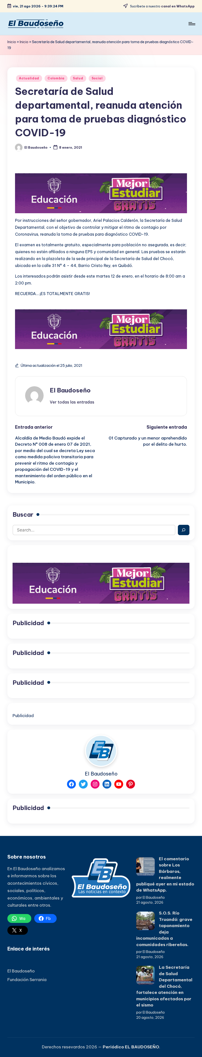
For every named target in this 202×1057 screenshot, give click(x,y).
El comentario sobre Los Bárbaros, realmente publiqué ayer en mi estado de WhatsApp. (165, 874)
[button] (72, 402)
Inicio (11, 42)
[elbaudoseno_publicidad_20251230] (101, 192)
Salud (78, 78)
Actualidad (29, 78)
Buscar (23, 514)
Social (97, 78)
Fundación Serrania (27, 979)
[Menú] (191, 23)
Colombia (56, 78)
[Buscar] (183, 530)
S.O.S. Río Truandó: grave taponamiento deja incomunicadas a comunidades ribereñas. (164, 928)
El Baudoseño (70, 390)
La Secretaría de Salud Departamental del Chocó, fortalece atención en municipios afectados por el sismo (164, 986)
